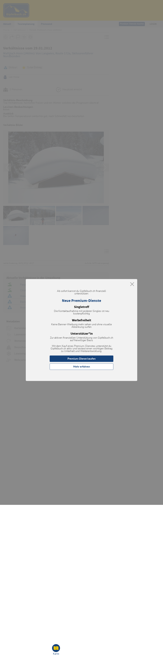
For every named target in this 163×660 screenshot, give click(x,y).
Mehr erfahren (81, 366)
